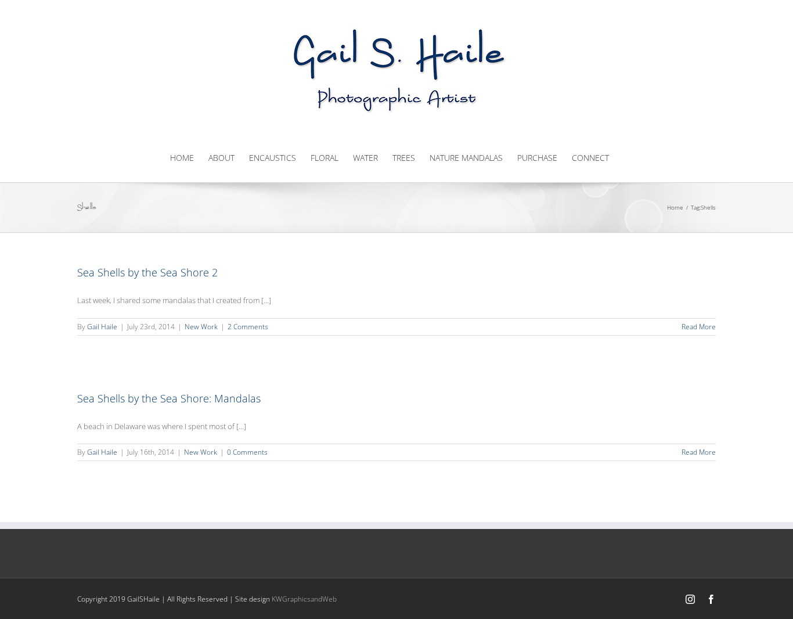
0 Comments (247, 452)
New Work (201, 327)
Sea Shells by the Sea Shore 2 (147, 272)
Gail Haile (102, 327)
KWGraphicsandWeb (304, 599)
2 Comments (248, 327)
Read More (699, 327)
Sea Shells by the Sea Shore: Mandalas (169, 398)
